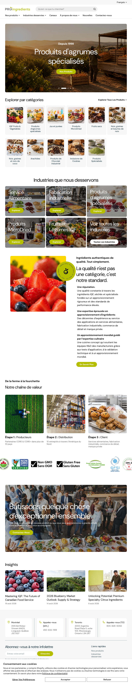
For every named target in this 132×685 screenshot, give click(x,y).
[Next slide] (73, 88)
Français (121, 2)
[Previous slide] (59, 88)
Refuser (107, 679)
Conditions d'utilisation (37, 659)
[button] (63, 88)
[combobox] (66, 9)
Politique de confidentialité (54, 673)
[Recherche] (94, 9)
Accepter (65, 679)
